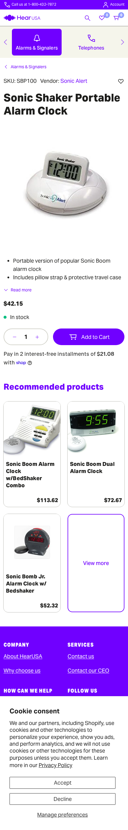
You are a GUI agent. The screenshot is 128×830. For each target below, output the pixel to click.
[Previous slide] (5, 42)
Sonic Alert (73, 80)
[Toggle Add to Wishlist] (120, 81)
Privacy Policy (55, 765)
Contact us (81, 656)
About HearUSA (23, 656)
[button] (87, 18)
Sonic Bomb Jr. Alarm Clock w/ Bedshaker (26, 583)
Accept (62, 782)
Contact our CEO (88, 670)
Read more (21, 290)
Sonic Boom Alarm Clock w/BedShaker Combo (30, 475)
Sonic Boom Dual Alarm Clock (92, 467)
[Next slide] (122, 42)
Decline (63, 799)
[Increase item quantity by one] (37, 337)
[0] (101, 17)
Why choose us (22, 670)
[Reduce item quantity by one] (14, 337)
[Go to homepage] (22, 18)
